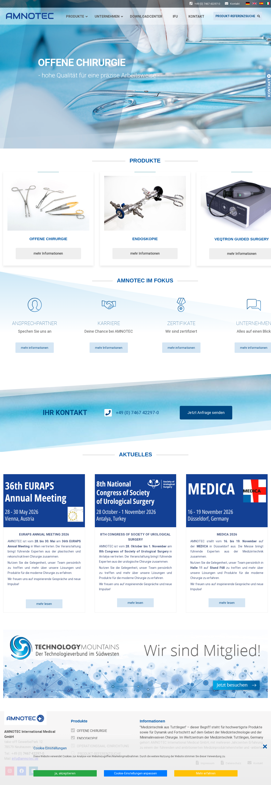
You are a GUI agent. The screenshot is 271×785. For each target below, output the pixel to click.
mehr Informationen (48, 253)
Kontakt (235, 3)
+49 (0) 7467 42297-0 (207, 3)
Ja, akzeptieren (65, 773)
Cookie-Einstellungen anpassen (135, 773)
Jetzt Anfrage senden (206, 412)
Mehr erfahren (206, 773)
